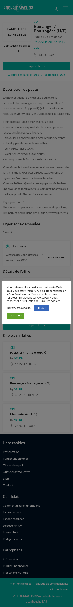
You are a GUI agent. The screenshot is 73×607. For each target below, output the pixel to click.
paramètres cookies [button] (19, 307)
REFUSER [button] (42, 307)
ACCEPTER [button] (16, 315)
